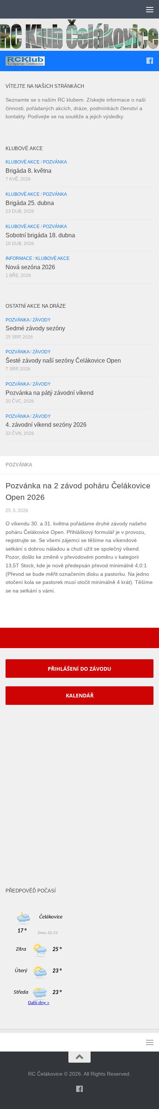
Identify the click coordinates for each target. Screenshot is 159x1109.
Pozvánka (19, 465)
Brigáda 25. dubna (30, 203)
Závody (42, 320)
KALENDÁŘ (80, 695)
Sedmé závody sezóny (35, 328)
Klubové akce (23, 162)
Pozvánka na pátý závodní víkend (50, 393)
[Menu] (150, 9)
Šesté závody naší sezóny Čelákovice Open (63, 360)
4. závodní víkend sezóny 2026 (46, 425)
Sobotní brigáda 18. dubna (40, 235)
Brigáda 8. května (28, 171)
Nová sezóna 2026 (30, 267)
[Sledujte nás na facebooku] (149, 61)
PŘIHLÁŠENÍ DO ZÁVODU (79, 668)
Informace (19, 258)
